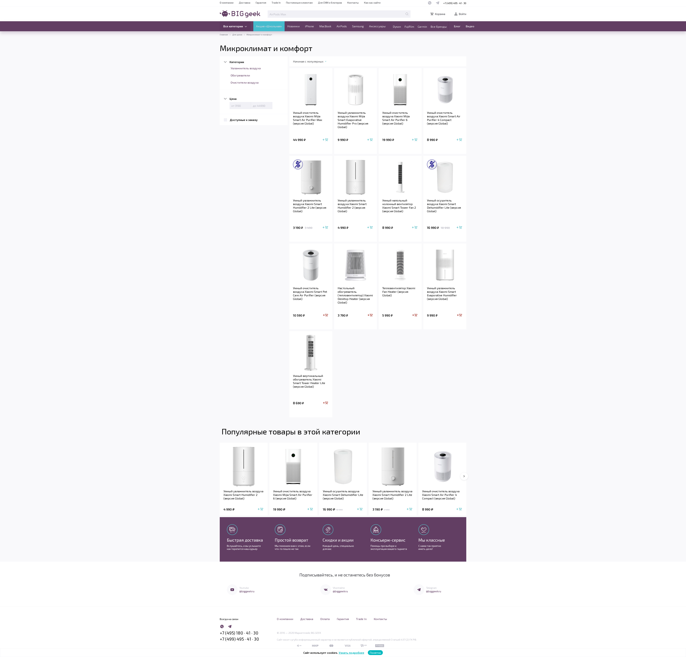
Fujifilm (409, 26)
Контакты (353, 2)
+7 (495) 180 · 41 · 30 (239, 632)
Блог (457, 26)
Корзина (440, 14)
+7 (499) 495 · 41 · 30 (454, 3)
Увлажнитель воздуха (246, 68)
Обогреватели (240, 75)
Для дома (237, 34)
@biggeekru (246, 591)
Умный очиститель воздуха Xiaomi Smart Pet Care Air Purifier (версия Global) (310, 293)
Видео (470, 26)
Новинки (293, 26)
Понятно (375, 652)
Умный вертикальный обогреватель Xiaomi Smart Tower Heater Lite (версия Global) (309, 381)
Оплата (325, 619)
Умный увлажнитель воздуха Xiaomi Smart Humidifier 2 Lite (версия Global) (309, 206)
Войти (462, 14)
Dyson (397, 26)
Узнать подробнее (351, 652)
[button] (464, 476)
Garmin (422, 26)
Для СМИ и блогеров (330, 2)
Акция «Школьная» (269, 26)
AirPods (342, 26)
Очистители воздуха (245, 82)
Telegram (431, 587)
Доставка (244, 2)
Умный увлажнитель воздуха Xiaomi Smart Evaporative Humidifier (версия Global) (442, 293)
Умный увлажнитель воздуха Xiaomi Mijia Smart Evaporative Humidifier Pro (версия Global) (353, 120)
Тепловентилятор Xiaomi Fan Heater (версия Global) (398, 291)
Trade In (276, 2)
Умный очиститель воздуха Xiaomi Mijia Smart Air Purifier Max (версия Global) (307, 118)
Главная (224, 34)
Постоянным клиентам (299, 2)
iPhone (309, 26)
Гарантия (261, 2)
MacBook (325, 26)
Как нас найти (372, 2)
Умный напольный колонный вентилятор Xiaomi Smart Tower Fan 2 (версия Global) (399, 206)
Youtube (244, 587)
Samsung (358, 26)
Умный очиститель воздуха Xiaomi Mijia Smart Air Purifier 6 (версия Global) (396, 118)
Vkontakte (339, 587)
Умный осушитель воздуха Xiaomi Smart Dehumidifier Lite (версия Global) (444, 206)
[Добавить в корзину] (326, 140)
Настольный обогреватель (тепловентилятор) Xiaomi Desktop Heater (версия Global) (355, 295)
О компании (226, 2)
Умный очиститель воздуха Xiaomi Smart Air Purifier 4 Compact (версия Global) (443, 118)
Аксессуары (377, 26)
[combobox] (313, 62)
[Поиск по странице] (407, 14)
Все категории (233, 26)
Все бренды (439, 26)
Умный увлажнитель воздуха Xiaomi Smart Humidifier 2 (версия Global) (352, 206)
